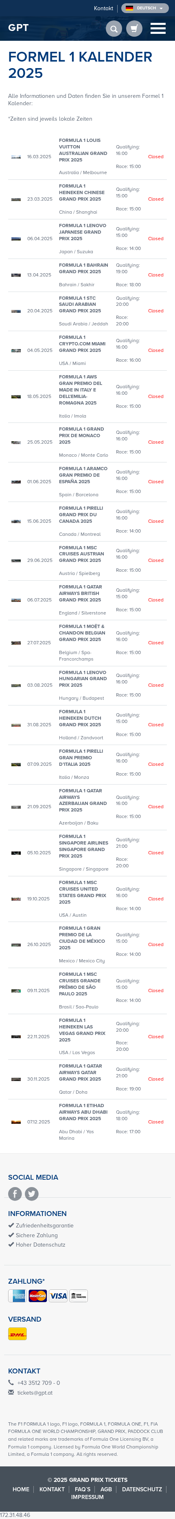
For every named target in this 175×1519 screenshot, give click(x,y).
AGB (106, 1489)
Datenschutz (142, 1489)
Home (21, 1489)
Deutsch (147, 8)
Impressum (87, 1497)
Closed (156, 156)
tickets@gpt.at (35, 1392)
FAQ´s (82, 1489)
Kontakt (103, 8)
